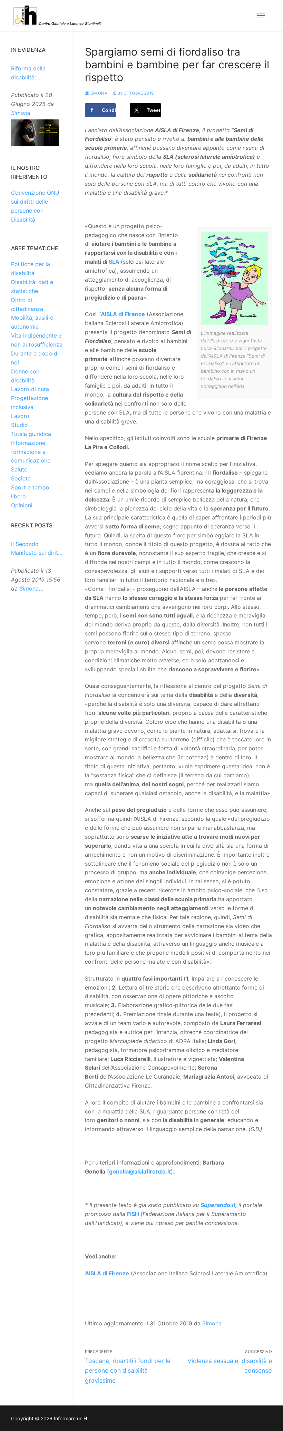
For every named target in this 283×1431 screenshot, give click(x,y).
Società (21, 478)
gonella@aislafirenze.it (140, 1171)
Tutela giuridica (31, 433)
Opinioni (21, 505)
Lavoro (20, 415)
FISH (133, 1213)
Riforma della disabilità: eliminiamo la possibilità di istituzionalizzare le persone (36, 73)
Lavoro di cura (30, 389)
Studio (19, 424)
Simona (98, 93)
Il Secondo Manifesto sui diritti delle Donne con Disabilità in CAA (36, 549)
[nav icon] (261, 15)
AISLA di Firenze (123, 314)
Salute (19, 469)
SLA (114, 261)
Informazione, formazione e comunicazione (30, 451)
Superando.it (218, 1204)
